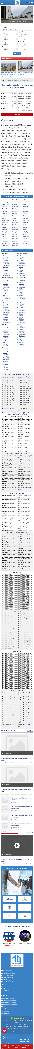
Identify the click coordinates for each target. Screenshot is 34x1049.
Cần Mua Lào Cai (22, 592)
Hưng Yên (15, 202)
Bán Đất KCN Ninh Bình (24, 389)
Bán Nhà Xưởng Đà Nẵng (9, 499)
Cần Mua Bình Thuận (23, 604)
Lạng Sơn (25, 213)
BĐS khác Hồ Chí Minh (24, 653)
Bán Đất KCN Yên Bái (8, 409)
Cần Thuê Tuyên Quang (24, 638)
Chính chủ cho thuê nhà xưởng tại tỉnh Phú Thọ (21, 807)
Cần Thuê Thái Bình (23, 636)
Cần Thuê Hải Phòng (23, 616)
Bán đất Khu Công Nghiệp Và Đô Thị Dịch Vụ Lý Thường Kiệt (8, 73)
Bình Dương (5, 204)
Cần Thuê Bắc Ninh (23, 626)
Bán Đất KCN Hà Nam (8, 387)
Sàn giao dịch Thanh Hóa (9, 706)
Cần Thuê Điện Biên (23, 628)
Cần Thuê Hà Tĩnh (22, 648)
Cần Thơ (14, 234)
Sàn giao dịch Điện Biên (24, 710)
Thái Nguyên (26, 218)
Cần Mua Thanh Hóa (8, 584)
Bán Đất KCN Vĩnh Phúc (9, 389)
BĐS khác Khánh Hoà (8, 681)
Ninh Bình (25, 206)
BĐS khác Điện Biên (23, 667)
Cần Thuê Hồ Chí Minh (24, 614)
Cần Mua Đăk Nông (7, 606)
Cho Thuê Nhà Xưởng (7, 975)
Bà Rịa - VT (5, 234)
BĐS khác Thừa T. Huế (24, 679)
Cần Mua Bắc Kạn (7, 586)
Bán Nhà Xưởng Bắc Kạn (9, 519)
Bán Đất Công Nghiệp (7, 977)
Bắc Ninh (4, 211)
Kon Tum (25, 227)
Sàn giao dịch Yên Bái (8, 724)
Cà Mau (4, 238)
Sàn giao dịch (5, 990)
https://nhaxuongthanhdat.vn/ (15, 189)
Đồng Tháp (15, 238)
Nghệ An (4, 229)
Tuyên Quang (5, 220)
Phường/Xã (20, 42)
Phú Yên (25, 229)
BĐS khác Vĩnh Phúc (8, 661)
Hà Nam (25, 204)
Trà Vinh (25, 243)
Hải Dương (15, 245)
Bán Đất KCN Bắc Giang (24, 391)
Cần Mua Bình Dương (8, 578)
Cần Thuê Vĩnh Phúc (8, 622)
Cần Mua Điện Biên (23, 588)
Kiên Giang (5, 241)
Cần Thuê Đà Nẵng (7, 616)
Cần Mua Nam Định (7, 594)
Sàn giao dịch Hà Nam (8, 702)
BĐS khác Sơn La (7, 675)
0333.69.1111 (14, 1028)
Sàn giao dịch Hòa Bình (24, 702)
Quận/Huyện (21, 37)
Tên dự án (5, 27)
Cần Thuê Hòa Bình (23, 620)
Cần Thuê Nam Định (8, 634)
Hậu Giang (25, 238)
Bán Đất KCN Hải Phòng (24, 381)
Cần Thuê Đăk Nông (8, 646)
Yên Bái (14, 220)
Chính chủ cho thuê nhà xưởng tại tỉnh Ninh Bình (21, 799)
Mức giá (4, 47)
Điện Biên (25, 211)
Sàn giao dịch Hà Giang (8, 712)
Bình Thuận (5, 225)
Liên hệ (17, 114)
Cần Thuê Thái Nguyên (8, 638)
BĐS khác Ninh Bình (23, 661)
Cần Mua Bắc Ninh (22, 586)
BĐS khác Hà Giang (7, 669)
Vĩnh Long (5, 245)
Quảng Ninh (26, 202)
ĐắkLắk (25, 225)
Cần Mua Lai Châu (22, 590)
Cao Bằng (14, 211)
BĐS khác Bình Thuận (23, 683)
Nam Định (14, 215)
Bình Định (25, 222)
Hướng (4, 42)
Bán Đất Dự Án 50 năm (7, 982)
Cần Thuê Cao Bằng (8, 628)
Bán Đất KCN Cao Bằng (9, 395)
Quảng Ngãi (26, 232)
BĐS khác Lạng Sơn (7, 671)
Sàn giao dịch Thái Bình (24, 718)
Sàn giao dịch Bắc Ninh (24, 708)
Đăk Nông (14, 225)
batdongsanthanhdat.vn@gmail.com (19, 1031)
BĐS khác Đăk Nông (8, 685)
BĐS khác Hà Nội (7, 653)
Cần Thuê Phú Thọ (22, 634)
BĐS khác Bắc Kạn (7, 665)
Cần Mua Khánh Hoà (8, 602)
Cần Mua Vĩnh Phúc (7, 582)
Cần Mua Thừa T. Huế (23, 600)
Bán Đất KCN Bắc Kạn (8, 393)
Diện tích (20, 47)
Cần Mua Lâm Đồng (23, 602)
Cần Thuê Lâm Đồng (23, 642)
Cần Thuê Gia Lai (7, 648)
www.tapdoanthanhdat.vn (7, 998)
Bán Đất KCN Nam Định (9, 401)
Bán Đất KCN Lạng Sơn (8, 399)
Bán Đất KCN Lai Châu (24, 397)
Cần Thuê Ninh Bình (23, 622)
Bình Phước (26, 236)
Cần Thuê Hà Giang (7, 630)
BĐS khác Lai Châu (23, 669)
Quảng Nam (15, 232)
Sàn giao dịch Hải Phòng (24, 697)
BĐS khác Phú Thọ (22, 673)
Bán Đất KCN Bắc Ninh (24, 393)
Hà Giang (4, 213)
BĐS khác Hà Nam (7, 659)
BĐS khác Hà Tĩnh (22, 687)
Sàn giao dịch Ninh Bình (24, 704)
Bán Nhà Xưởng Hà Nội (8, 495)
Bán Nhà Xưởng (5, 980)
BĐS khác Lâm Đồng (23, 681)
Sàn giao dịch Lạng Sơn (9, 714)
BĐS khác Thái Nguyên (8, 677)
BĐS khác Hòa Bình (23, 659)
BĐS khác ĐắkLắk (22, 685)
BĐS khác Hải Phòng (23, 655)
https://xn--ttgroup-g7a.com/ (8, 1000)
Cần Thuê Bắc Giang (23, 624)
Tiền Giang (15, 243)
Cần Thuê (3, 986)
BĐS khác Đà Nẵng (7, 655)
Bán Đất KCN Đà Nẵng (8, 381)
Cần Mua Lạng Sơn (7, 592)
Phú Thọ (25, 215)
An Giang (25, 234)
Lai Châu (14, 213)
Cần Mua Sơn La (7, 596)
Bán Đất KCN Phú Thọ (23, 401)
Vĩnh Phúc (15, 206)
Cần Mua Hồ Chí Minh (23, 574)
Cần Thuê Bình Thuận (23, 644)
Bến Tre (14, 236)
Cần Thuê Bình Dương (8, 618)
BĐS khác (4, 988)
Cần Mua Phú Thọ (22, 594)
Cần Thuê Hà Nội (7, 614)
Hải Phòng (5, 202)
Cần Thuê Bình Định (8, 644)
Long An (14, 241)
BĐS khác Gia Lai (7, 687)
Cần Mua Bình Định (7, 604)
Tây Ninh (4, 243)
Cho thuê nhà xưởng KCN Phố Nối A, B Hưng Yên (16, 860)
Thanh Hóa (5, 209)
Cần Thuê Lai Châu (23, 630)
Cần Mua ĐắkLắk (22, 606)
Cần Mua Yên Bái (7, 600)
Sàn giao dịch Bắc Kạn (8, 708)
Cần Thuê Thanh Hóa (8, 624)
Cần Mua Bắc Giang (23, 584)
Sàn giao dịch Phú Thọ (24, 716)
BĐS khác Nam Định (8, 673)
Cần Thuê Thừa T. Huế (24, 640)
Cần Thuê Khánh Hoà (8, 642)
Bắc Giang (15, 209)
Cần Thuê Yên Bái (7, 640)
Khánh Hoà (5, 222)
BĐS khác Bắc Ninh (23, 665)
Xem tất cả (30, 731)
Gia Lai (4, 227)
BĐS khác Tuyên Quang (24, 677)
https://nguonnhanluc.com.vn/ (9, 1006)
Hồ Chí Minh (15, 199)
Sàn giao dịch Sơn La (8, 718)
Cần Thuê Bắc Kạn (7, 626)
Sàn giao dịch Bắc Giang (24, 706)
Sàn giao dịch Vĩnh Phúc (9, 704)
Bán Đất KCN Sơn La (8, 403)
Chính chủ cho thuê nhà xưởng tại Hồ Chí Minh (21, 816)
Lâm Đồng (15, 222)
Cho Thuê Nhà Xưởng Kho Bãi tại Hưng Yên (25, 73)
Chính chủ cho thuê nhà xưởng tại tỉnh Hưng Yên (16, 759)
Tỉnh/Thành (5, 37)
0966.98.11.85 (9, 945)
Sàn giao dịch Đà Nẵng (8, 697)
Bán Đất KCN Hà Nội (8, 377)
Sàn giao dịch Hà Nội (8, 693)
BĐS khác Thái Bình (23, 675)
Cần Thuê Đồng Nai (23, 618)
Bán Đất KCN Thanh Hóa (9, 391)
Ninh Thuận (15, 229)
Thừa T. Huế (26, 220)
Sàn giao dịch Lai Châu (24, 712)
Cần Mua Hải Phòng (23, 576)
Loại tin (4, 31)
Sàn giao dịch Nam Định (9, 716)
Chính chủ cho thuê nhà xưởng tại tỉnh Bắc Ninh (16, 790)
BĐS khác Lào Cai (22, 671)
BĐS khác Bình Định (7, 683)
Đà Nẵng (25, 199)
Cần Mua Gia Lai (7, 608)
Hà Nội (4, 199)
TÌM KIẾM (17, 54)
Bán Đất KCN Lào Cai (23, 399)
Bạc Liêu (4, 236)
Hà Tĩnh (14, 227)
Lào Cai (4, 215)
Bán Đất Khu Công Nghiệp (8, 973)
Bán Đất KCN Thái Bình (24, 403)
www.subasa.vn (5, 1009)
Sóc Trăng (25, 241)
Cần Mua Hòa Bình (22, 580)
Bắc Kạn (25, 209)
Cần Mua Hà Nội (6, 574)
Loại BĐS (20, 31)
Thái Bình (14, 218)
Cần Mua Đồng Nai (22, 578)
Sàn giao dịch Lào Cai (23, 714)
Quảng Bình (5, 232)
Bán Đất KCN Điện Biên (24, 395)
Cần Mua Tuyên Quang (24, 598)
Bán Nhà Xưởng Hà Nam (9, 507)
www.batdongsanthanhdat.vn (8, 1002)
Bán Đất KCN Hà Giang (8, 397)
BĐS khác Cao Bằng (8, 667)
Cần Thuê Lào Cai (22, 632)
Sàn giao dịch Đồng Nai (24, 699)
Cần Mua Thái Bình (23, 596)
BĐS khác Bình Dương (8, 657)
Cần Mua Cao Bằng (7, 588)
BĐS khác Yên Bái (7, 679)
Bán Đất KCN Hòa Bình (24, 387)
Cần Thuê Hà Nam (7, 620)
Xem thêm (29, 58)
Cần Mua (3, 984)
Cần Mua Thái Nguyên (8, 598)
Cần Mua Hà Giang (7, 590)
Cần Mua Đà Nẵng (7, 576)
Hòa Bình (4, 206)
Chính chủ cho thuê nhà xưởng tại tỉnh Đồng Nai (21, 824)
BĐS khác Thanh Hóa (8, 663)
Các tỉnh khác (6, 275)
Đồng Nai (14, 204)
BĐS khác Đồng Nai (23, 657)
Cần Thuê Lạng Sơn (8, 632)
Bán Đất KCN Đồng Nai (24, 383)
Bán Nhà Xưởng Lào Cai (24, 530)
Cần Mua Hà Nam (7, 580)
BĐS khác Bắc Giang (23, 663)
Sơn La (4, 218)
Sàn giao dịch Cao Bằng (9, 710)
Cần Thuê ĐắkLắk (22, 646)
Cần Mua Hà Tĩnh (22, 608)
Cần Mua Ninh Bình (23, 582)
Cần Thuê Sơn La (7, 636)
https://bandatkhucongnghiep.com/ (17, 192)
